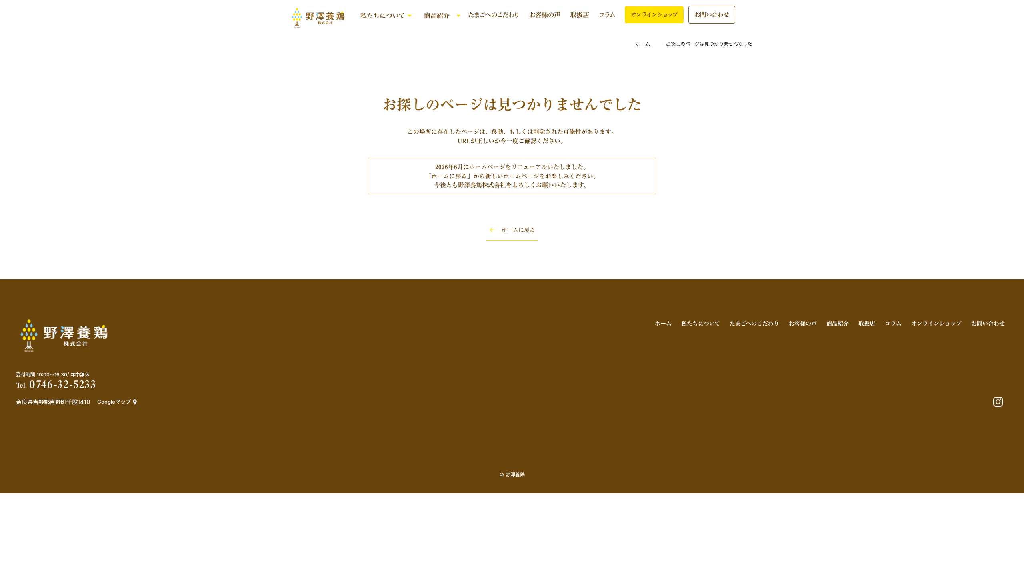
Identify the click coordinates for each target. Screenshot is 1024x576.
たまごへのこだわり (494, 15)
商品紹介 (437, 15)
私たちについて (382, 15)
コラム (607, 15)
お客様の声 (544, 15)
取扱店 (579, 15)
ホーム (643, 44)
